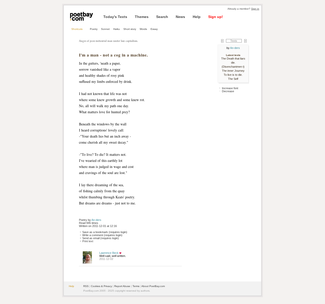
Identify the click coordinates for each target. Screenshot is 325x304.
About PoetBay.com (153, 286)
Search (162, 17)
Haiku (116, 29)
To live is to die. (233, 74)
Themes (142, 17)
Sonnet (105, 29)
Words (143, 29)
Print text (87, 241)
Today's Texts (115, 17)
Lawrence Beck (109, 252)
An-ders (96, 219)
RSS (86, 286)
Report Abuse (122, 286)
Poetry (94, 29)
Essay (154, 29)
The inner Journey (233, 70)
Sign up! (215, 17)
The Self (233, 78)
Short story (129, 29)
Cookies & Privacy (101, 286)
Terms (136, 286)
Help (197, 17)
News (180, 17)
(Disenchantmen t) (233, 66)
